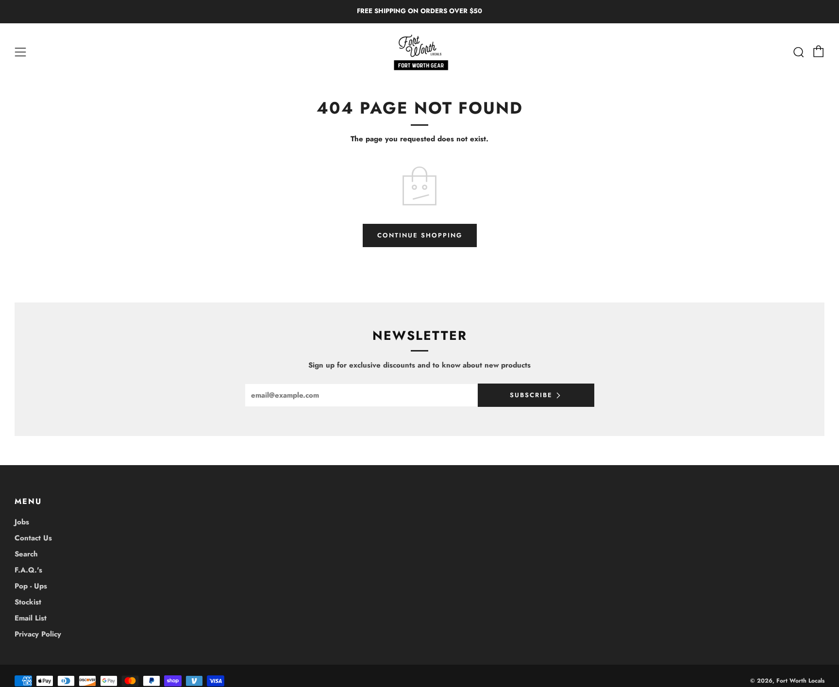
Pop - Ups (31, 586)
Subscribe (531, 395)
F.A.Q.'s (28, 570)
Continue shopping (419, 235)
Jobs (22, 522)
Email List (31, 618)
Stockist (28, 602)
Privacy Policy (38, 634)
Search (26, 554)
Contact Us (33, 538)
